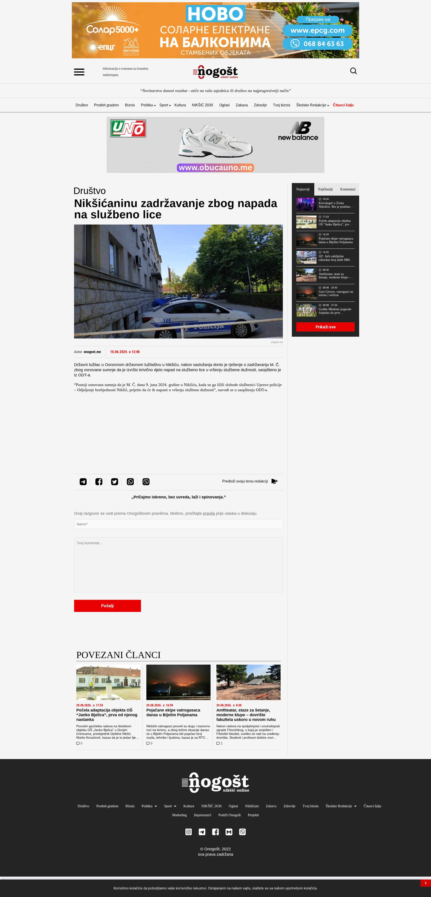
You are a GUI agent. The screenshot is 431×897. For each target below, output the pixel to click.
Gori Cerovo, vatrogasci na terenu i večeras (336, 293)
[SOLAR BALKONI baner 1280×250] (215, 30)
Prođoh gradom (106, 105)
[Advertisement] (178, 428)
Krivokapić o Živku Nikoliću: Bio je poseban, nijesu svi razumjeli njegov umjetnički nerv (336, 205)
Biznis (130, 105)
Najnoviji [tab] (303, 189)
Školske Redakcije (311, 105)
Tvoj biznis (281, 105)
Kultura (180, 105)
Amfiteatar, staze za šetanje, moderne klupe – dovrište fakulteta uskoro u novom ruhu (246, 715)
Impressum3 (202, 815)
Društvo (82, 105)
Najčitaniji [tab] (325, 189)
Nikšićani (252, 806)
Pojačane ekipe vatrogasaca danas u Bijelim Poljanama (173, 712)
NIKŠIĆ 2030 (202, 105)
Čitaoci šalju (343, 105)
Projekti (253, 815)
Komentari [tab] (347, 189)
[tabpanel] (325, 266)
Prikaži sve (326, 327)
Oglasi (224, 105)
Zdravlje (260, 105)
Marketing (179, 815)
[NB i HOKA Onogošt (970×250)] (215, 145)
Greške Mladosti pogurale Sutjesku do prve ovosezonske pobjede (335, 311)
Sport (163, 105)
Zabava (242, 105)
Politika (147, 105)
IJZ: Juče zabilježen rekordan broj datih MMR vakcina (335, 258)
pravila (209, 513)
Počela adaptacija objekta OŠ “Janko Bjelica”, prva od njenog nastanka (106, 715)
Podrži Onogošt (229, 815)
